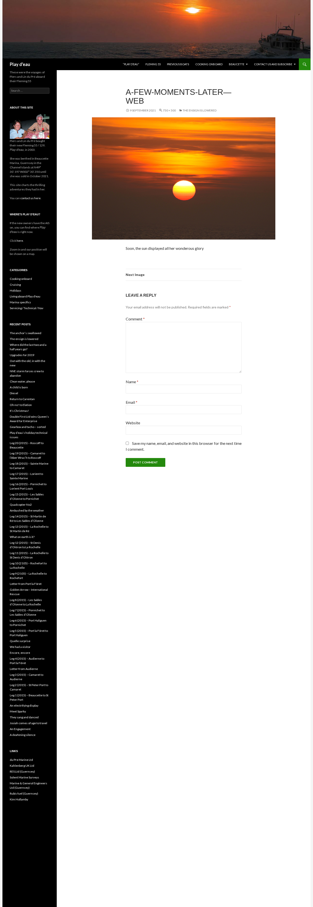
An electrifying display (24, 705)
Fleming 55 (153, 64)
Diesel (14, 393)
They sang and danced (24, 717)
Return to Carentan (22, 399)
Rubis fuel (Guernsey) (24, 793)
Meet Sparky (18, 711)
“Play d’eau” (131, 64)
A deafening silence (22, 735)
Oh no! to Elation (21, 405)
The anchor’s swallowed (25, 333)
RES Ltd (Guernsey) (22, 771)
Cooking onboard (209, 64)
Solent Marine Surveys (24, 777)
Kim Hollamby (19, 799)
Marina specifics (20, 302)
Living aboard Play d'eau (25, 296)
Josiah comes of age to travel (28, 723)
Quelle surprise (20, 641)
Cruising (15, 284)
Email (131, 402)
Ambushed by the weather (27, 510)
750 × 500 (169, 110)
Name (132, 381)
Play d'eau (20, 64)
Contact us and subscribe (273, 64)
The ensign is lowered (199, 110)
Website (133, 422)
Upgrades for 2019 (22, 355)
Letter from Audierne (24, 669)
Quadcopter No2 (21, 504)
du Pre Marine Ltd (21, 760)
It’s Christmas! (19, 411)
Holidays (15, 290)
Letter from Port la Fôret (26, 584)
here (19, 240)
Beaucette (236, 64)
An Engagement (20, 729)
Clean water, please (22, 381)
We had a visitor (20, 647)
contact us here (30, 198)
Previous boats (178, 64)
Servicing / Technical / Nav (26, 308)
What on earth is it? (22, 537)
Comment (135, 319)
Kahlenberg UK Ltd (22, 765)
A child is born (19, 387)
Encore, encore (20, 653)
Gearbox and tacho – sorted (28, 427)
